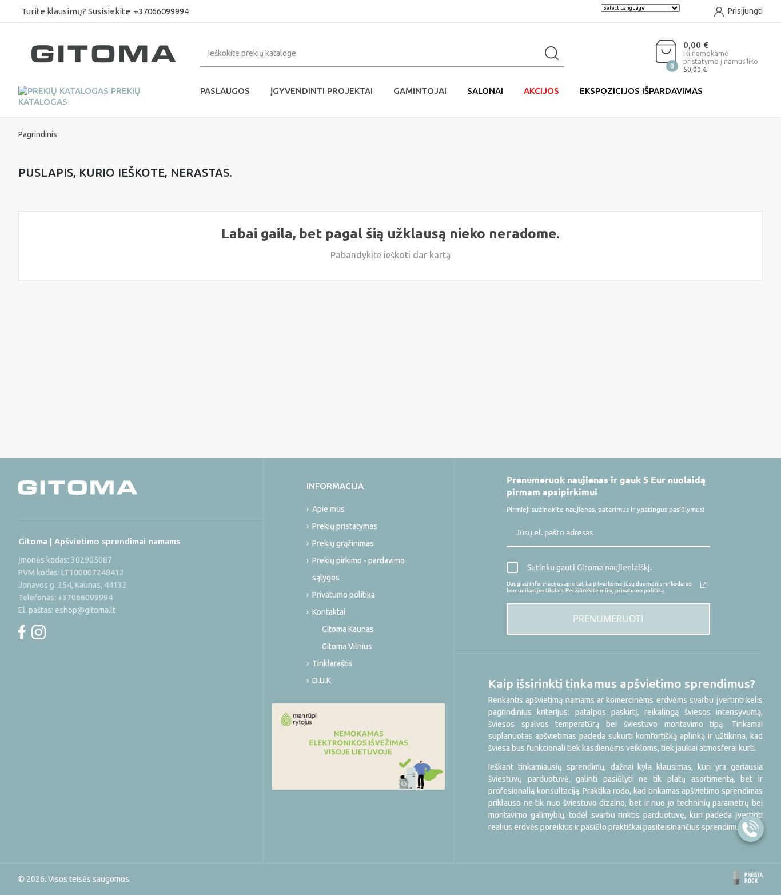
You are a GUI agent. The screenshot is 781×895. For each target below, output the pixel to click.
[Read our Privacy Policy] (703, 585)
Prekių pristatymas (344, 526)
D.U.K (321, 680)
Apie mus (328, 509)
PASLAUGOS (225, 91)
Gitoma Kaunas (348, 629)
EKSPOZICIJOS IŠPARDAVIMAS (641, 91)
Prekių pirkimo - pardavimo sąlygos (358, 569)
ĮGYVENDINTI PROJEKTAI (321, 91)
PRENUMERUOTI (608, 618)
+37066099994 (161, 11)
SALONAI (485, 91)
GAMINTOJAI (420, 91)
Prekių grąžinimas (343, 543)
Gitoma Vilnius (347, 646)
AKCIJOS (541, 91)
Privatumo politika (343, 594)
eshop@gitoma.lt (85, 610)
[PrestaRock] (748, 878)
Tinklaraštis (332, 663)
